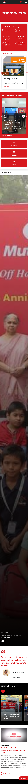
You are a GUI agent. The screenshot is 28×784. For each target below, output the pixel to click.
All (3, 691)
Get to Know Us (7, 773)
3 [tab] (7, 135)
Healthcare (9, 691)
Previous (1, 116)
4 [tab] (9, 135)
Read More (6, 86)
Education (18, 691)
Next (27, 73)
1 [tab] (3, 135)
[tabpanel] (14, 116)
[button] (26, 707)
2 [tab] (5, 135)
